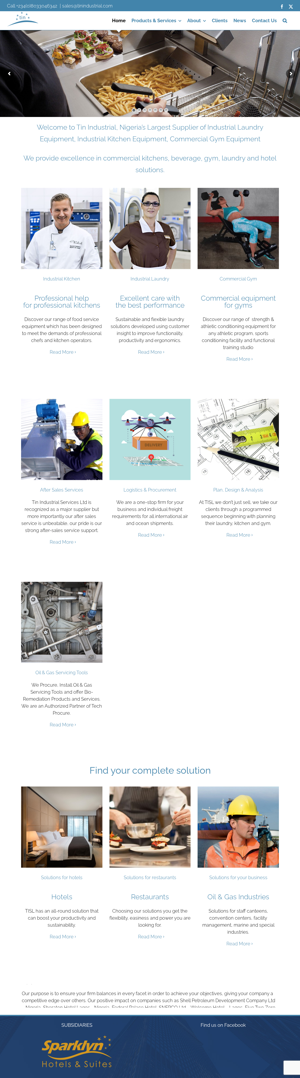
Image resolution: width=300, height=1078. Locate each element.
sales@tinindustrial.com (87, 6)
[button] (285, 20)
